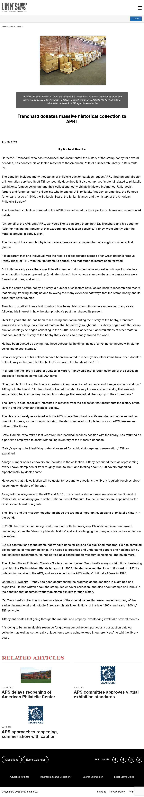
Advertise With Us (19, 777)
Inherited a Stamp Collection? (55, 777)
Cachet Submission (93, 777)
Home (5, 27)
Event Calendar (35, 759)
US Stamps (16, 27)
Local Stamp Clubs (124, 777)
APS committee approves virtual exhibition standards (106, 694)
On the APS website (15, 581)
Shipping (101, 791)
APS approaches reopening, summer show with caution (30, 734)
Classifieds (11, 759)
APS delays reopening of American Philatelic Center (28, 694)
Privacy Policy (117, 791)
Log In (135, 19)
